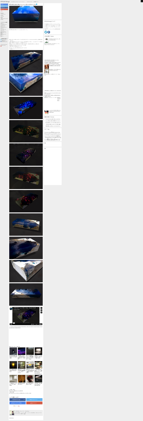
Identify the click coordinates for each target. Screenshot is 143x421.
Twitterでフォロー (4, 39)
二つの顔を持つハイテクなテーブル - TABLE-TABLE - (13, 384)
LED (1, 18)
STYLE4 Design (5, 1)
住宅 (46, 137)
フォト (1, 30)
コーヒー (58, 133)
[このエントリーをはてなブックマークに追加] (36, 4)
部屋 (56, 139)
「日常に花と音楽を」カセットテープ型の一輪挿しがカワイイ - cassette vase (53, 124)
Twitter (24, 413)
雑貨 (1, 36)
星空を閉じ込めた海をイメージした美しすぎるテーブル (22, 4)
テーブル (47, 134)
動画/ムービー (2, 32)
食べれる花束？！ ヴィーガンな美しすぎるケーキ (53, 122)
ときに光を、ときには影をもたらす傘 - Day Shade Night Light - (38, 384)
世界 (58, 136)
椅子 (56, 137)
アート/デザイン (3, 24)
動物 (48, 137)
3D (44, 132)
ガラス (49, 133)
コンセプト (55, 133)
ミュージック (2, 31)
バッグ (50, 134)
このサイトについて (29, 1)
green (49, 132)
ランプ (55, 136)
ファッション (2, 29)
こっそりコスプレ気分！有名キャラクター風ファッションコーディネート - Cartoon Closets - (55, 111)
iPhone (52, 132)
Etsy (47, 132)
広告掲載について (36, 1)
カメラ (47, 133)
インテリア (2, 16)
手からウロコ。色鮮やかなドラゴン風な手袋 (16, 390)
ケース (52, 133)
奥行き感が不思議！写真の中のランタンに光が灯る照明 (13, 356)
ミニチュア (52, 136)
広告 (1, 33)
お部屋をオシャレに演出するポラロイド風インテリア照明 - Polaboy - (38, 356)
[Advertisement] (18, 35)
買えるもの (51, 139)
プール (45, 136)
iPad (50, 132)
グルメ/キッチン (3, 27)
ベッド (47, 136)
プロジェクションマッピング (56, 134)
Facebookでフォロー (4, 41)
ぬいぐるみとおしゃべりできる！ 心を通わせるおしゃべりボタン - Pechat (20, 393)
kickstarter (55, 132)
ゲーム (1, 28)
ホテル (49, 136)
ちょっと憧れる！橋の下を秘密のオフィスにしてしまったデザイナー (53, 120)
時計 (51, 137)
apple (46, 132)
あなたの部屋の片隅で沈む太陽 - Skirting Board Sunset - (13, 370)
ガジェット (2, 26)
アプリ (5, 18)
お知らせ (2, 23)
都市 (58, 139)
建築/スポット (2, 34)
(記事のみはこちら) (3, 40)
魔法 (59, 139)
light (3, 18)
